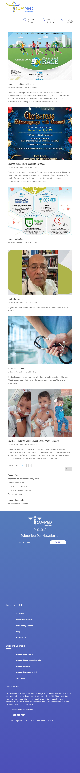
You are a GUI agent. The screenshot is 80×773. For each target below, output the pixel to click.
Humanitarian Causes (17, 238)
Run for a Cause (15, 494)
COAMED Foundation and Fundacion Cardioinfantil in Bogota (33, 440)
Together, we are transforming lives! (23, 479)
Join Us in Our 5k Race (17, 486)
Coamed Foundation (16, 87)
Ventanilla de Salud (16, 368)
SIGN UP (58, 542)
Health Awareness (15, 298)
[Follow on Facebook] (36, 529)
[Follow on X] (44, 529)
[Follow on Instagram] (40, 529)
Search (68, 469)
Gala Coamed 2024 (16, 483)
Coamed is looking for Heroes (21, 83)
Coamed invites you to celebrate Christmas (26, 163)
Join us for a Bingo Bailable (19, 490)
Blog (35, 87)
